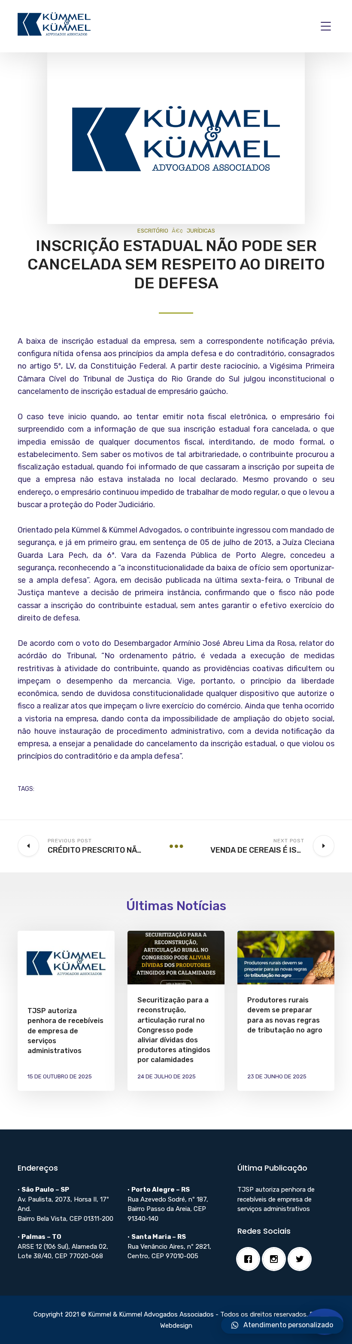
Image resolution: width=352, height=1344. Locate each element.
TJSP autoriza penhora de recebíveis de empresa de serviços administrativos (65, 1031)
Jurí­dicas (201, 230)
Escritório (152, 230)
